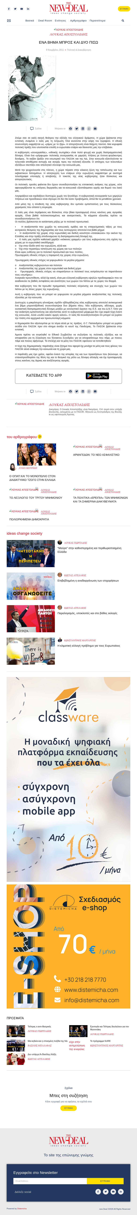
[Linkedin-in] (28, 9)
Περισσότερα (97, 20)
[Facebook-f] (9, 9)
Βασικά (29, 20)
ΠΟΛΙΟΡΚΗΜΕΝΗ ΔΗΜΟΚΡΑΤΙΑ (29, 519)
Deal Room (45, 20)
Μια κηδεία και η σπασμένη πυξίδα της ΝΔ (48, 1041)
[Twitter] (15, 9)
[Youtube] (22, 9)
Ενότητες (60, 20)
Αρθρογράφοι (78, 20)
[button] (123, 20)
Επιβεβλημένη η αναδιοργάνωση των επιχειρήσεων (88, 580)
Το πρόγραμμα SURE (100, 1041)
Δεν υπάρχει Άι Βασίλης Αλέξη (42, 1054)
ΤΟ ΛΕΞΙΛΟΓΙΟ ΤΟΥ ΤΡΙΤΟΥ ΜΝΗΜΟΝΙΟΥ (35, 497)
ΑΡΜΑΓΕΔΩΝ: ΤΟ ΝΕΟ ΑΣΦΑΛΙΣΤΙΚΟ (96, 454)
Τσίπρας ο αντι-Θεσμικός (39, 1026)
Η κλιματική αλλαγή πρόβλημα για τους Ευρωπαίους (89, 645)
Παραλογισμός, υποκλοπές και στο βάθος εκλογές (87, 613)
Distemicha (22, 1208)
